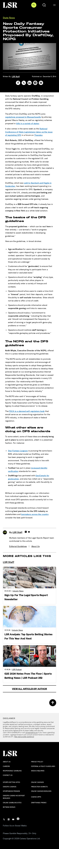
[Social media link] (18, 83)
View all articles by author (29, 688)
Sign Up (33, 5)
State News (9, 17)
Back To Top (52, 702)
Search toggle (44, 5)
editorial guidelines (18, 546)
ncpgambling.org (31, 733)
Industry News (18, 591)
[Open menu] (54, 5)
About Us (35, 546)
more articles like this (27, 556)
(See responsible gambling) (24, 737)
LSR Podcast (17, 670)
